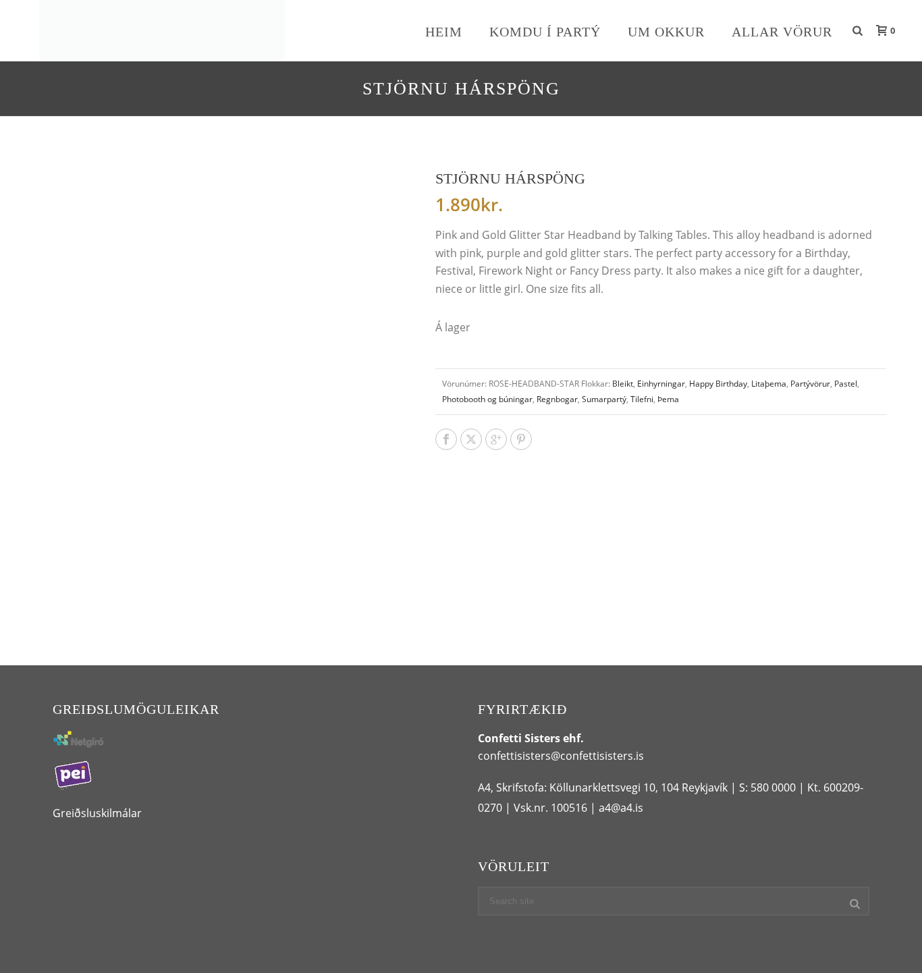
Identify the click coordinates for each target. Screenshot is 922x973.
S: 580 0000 (767, 787)
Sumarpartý (604, 399)
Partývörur (810, 383)
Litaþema (768, 383)
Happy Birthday (718, 383)
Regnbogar (557, 399)
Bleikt (622, 383)
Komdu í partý (545, 31)
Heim (443, 31)
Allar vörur (782, 31)
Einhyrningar (661, 383)
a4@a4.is (621, 808)
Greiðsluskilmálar (97, 813)
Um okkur (666, 31)
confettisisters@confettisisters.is (561, 755)
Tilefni (641, 399)
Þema (668, 399)
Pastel (845, 383)
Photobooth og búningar (487, 399)
